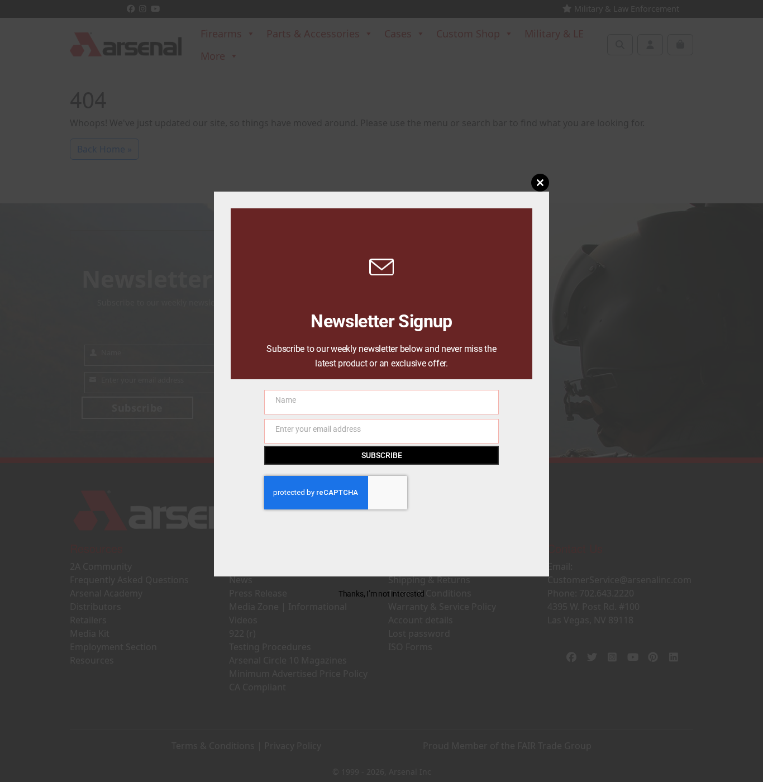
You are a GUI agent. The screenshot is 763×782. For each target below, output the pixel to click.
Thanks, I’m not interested (381, 593)
